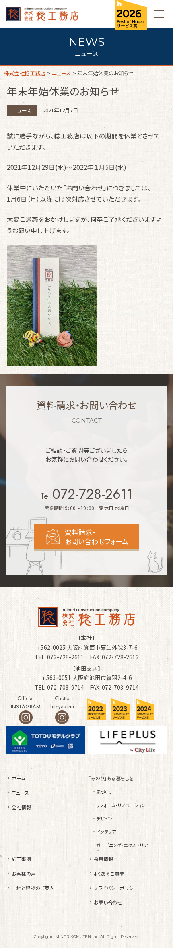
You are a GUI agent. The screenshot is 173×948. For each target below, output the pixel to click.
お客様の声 (24, 873)
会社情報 (21, 806)
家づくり (104, 792)
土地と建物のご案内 (33, 887)
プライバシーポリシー (116, 887)
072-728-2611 (92, 494)
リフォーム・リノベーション (120, 805)
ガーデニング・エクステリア (122, 845)
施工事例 (21, 858)
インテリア (106, 831)
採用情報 (103, 858)
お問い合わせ (108, 902)
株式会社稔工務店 (42, 14)
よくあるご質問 (109, 873)
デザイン (104, 818)
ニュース (21, 110)
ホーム (18, 778)
